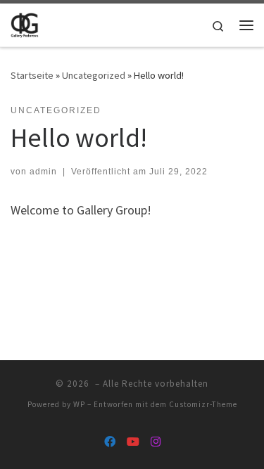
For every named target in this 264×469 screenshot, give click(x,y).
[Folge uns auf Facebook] (109, 442)
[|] (25, 23)
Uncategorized (93, 75)
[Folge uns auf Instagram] (156, 442)
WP (79, 404)
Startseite (32, 75)
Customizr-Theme (203, 404)
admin (43, 171)
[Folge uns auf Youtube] (133, 442)
